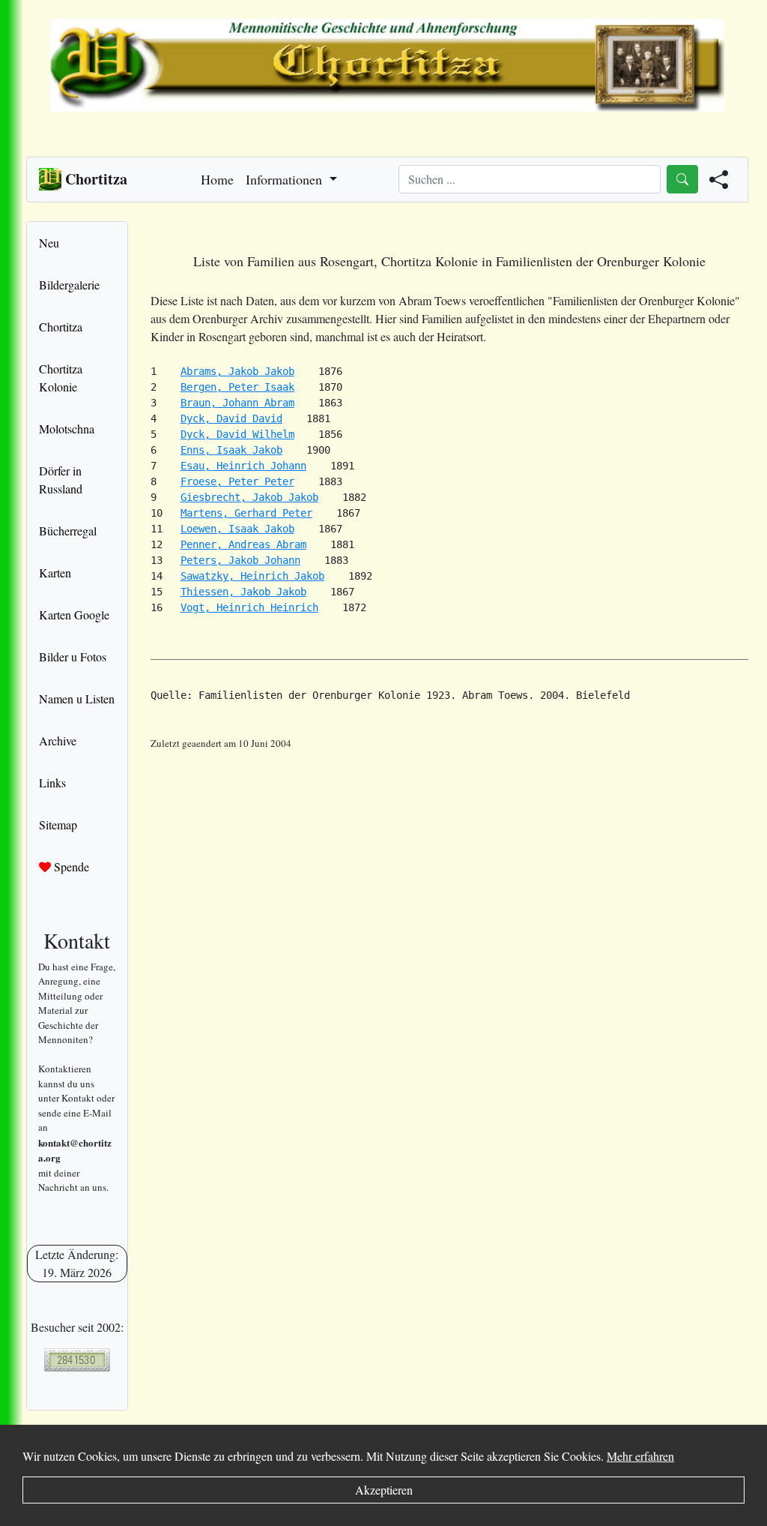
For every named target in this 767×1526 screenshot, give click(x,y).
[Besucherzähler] (77, 1360)
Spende (70, 866)
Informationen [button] (286, 179)
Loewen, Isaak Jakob (237, 529)
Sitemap (58, 824)
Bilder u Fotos (72, 656)
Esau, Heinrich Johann (243, 466)
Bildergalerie (69, 284)
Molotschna (66, 428)
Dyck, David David (231, 418)
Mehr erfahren (640, 1456)
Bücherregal (68, 530)
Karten (55, 572)
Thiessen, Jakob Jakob (243, 592)
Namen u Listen (77, 698)
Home (217, 179)
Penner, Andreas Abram (243, 544)
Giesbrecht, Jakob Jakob (249, 497)
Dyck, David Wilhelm (237, 434)
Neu (49, 242)
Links (52, 782)
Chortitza (60, 326)
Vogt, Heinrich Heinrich (249, 607)
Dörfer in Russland (60, 479)
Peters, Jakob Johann (240, 560)
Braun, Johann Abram (237, 403)
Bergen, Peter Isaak (237, 387)
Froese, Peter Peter (237, 481)
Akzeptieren (384, 1490)
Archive (57, 740)
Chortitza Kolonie (60, 377)
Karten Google (74, 614)
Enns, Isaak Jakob (231, 450)
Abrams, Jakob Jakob (237, 371)
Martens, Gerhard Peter (246, 513)
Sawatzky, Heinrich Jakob (252, 576)
